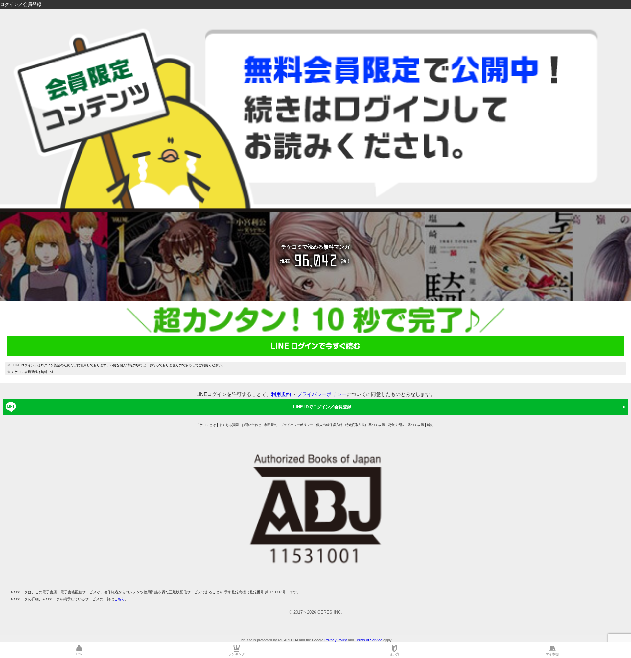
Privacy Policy (335, 640)
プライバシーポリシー (321, 394)
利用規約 (281, 394)
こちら (119, 599)
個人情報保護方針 (329, 425)
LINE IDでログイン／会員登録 (322, 406)
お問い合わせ (251, 425)
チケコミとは (206, 425)
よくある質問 (229, 425)
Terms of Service (368, 640)
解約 (430, 425)
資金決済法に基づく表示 (406, 425)
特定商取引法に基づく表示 (365, 425)
